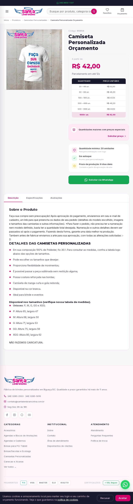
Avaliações (56, 198)
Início (6, 20)
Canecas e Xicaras (14, 461)
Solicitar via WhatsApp (101, 179)
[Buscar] (94, 11)
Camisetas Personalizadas (35, 20)
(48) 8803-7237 (66, 3)
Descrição (13, 198)
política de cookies (68, 499)
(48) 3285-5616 (33, 396)
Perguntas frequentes (102, 435)
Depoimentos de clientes (60, 446)
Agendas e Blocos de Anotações (20, 435)
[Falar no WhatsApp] (125, 484)
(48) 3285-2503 (15, 396)
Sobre (50, 430)
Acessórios (9, 430)
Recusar (105, 498)
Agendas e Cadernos (15, 440)
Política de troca (99, 440)
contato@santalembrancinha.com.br (25, 401)
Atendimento (97, 430)
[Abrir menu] (7, 11)
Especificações (34, 198)
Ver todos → (10, 466)
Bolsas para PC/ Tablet (15, 446)
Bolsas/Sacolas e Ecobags (17, 451)
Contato (51, 435)
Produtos (16, 20)
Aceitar (123, 498)
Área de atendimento (58, 440)
